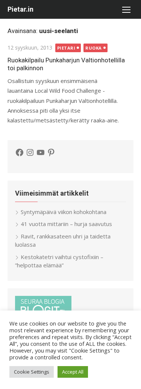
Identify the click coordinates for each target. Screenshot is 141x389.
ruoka (93, 48)
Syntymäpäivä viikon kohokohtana (63, 212)
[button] (125, 9)
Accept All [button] (72, 371)
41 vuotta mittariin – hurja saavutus (66, 224)
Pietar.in (20, 9)
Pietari (66, 48)
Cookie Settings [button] (31, 371)
